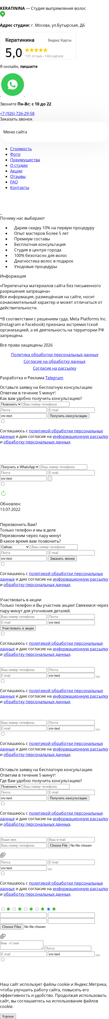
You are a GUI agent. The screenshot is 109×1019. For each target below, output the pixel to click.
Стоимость (21, 149)
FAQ (14, 182)
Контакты (19, 187)
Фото (15, 154)
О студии (19, 165)
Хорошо (8, 1016)
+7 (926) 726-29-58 (17, 113)
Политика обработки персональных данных (54, 354)
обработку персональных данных (37, 442)
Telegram (54, 378)
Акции (16, 171)
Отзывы (18, 176)
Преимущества (25, 160)
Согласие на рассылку (54, 368)
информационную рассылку (80, 436)
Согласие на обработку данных (54, 361)
